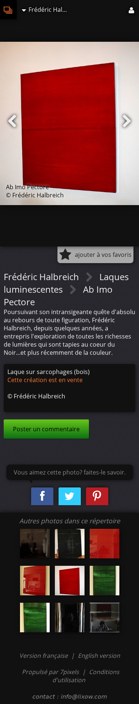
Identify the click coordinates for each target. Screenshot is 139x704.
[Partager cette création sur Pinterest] (97, 496)
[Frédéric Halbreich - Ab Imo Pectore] (104, 543)
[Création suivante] (127, 121)
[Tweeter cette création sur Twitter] (70, 496)
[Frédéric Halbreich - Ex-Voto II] (70, 617)
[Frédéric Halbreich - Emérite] (104, 617)
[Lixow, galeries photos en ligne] (8, 9)
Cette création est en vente (45, 380)
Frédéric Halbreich (42, 277)
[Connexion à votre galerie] (132, 9)
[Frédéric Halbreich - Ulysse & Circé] (35, 543)
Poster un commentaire (46, 429)
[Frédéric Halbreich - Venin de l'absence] (104, 580)
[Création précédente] (12, 121)
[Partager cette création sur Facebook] (42, 496)
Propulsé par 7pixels (50, 672)
